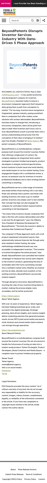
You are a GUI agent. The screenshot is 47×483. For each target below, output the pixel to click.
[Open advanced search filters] (37, 20)
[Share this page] (43, 20)
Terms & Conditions (34, 474)
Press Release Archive (27, 469)
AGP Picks (5, 4)
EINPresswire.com (10, 95)
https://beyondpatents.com (13, 330)
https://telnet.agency (11, 296)
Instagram (6, 370)
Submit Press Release (14, 474)
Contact (41, 479)
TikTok (4, 374)
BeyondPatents (8, 101)
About (13, 469)
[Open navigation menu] (4, 20)
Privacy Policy (30, 479)
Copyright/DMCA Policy (12, 479)
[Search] (32, 20)
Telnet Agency (33, 141)
